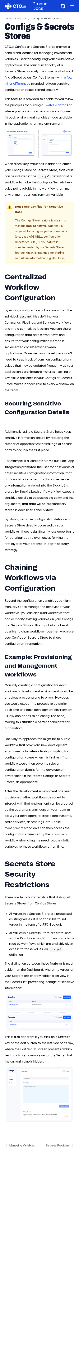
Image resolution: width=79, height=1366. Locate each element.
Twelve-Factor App (58, 105)
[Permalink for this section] (60, 297)
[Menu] (72, 6)
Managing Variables (22, 1145)
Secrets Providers (58, 1145)
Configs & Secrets (16, 18)
